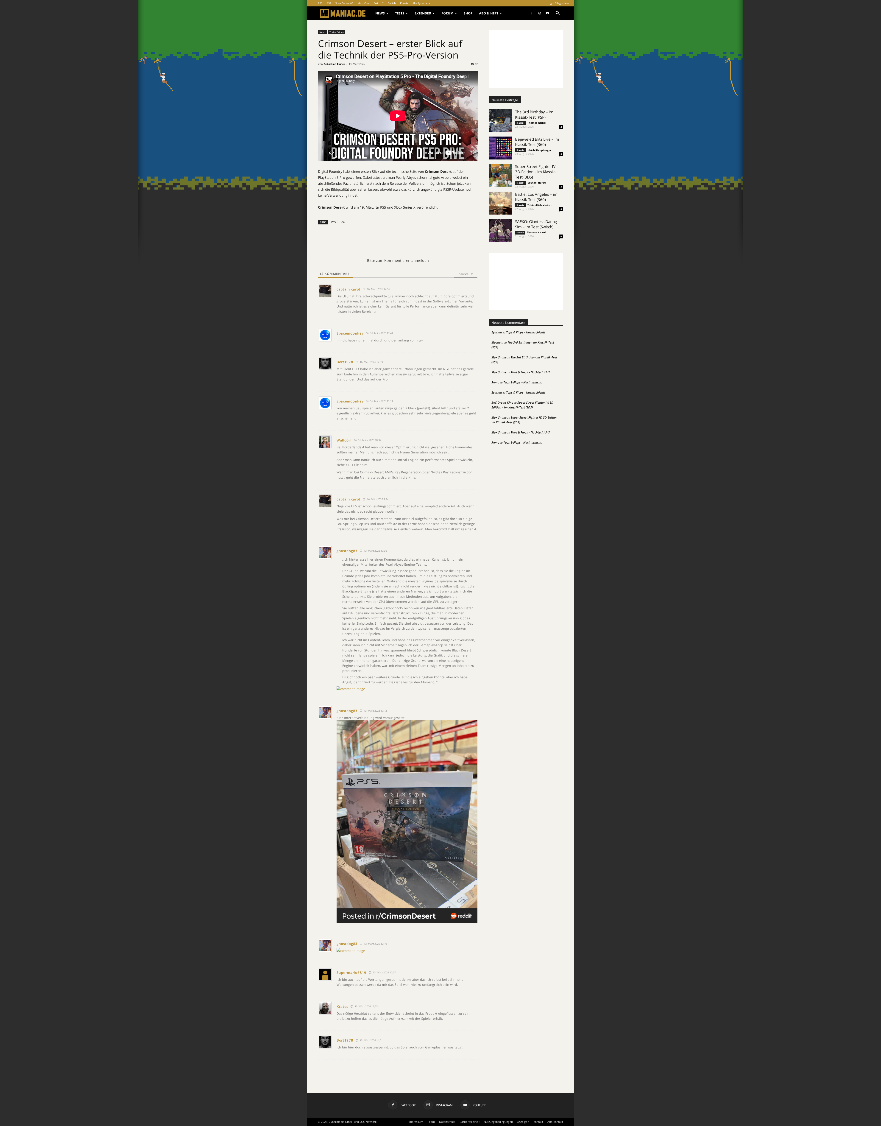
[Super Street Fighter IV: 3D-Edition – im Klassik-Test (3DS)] (500, 175)
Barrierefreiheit (470, 1122)
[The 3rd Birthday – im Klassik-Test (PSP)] (500, 120)
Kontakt (538, 1122)
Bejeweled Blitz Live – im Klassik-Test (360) (537, 142)
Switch (392, 3)
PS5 (320, 3)
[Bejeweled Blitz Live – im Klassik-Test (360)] (500, 148)
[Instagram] (539, 13)
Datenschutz (447, 1122)
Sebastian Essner (334, 64)
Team (431, 1122)
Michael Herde (536, 182)
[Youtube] (547, 13)
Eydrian (496, 332)
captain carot (348, 289)
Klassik (404, 3)
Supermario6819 (351, 972)
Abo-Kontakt (555, 1122)
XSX (343, 222)
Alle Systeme (420, 3)
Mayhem (497, 342)
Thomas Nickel (536, 122)
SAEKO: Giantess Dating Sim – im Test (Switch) (536, 224)
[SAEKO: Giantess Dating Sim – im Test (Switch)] (500, 230)
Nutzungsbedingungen (498, 1122)
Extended (423, 13)
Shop (468, 13)
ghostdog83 (347, 550)
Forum (447, 13)
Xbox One (363, 3)
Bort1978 (345, 362)
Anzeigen (523, 1122)
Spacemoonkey (350, 333)
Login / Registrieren (558, 3)
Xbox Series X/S (344, 3)
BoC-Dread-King (502, 402)
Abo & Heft (488, 13)
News (380, 13)
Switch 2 (379, 3)
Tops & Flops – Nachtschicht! (525, 332)
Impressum (416, 1122)
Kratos (342, 1006)
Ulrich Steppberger (539, 150)
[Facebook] (531, 13)
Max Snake (499, 357)
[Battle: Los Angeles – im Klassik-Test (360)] (500, 203)
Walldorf (344, 440)
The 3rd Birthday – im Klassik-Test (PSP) (534, 114)
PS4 (329, 3)
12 (476, 64)
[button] (557, 13)
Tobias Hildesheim (538, 205)
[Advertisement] (526, 59)
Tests (399, 13)
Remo (495, 382)
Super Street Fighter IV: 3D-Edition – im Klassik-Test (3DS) (536, 172)
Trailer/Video (336, 32)
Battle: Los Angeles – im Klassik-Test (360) (536, 197)
